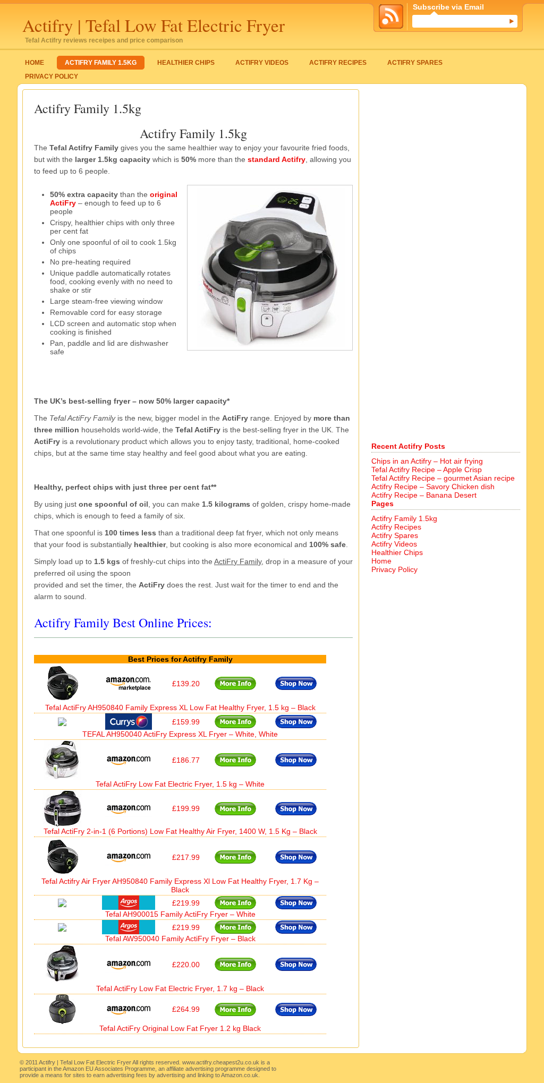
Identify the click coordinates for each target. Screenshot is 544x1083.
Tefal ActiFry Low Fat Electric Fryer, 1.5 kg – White (180, 784)
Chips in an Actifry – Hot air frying (427, 461)
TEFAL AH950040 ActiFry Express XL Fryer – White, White (180, 734)
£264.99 (186, 1009)
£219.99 (186, 903)
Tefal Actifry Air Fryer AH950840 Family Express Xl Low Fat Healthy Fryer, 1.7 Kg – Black (180, 885)
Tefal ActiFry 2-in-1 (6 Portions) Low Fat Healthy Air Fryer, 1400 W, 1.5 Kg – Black (180, 831)
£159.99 (186, 722)
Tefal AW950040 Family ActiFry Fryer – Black (180, 938)
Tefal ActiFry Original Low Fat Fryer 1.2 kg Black (180, 1028)
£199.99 (186, 808)
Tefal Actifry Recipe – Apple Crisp (426, 469)
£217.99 (186, 857)
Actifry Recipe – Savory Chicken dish (433, 486)
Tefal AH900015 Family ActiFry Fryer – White (180, 914)
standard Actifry (276, 159)
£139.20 (186, 683)
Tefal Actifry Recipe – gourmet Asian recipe (443, 478)
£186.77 (186, 760)
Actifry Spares (415, 62)
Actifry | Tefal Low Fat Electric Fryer (153, 25)
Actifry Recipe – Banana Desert (424, 495)
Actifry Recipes (338, 62)
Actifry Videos (261, 62)
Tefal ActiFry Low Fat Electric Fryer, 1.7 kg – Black (180, 988)
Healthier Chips (186, 62)
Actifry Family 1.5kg (101, 62)
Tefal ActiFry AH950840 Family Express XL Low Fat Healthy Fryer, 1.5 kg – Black (180, 707)
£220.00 (186, 964)
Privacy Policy (51, 76)
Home (34, 62)
